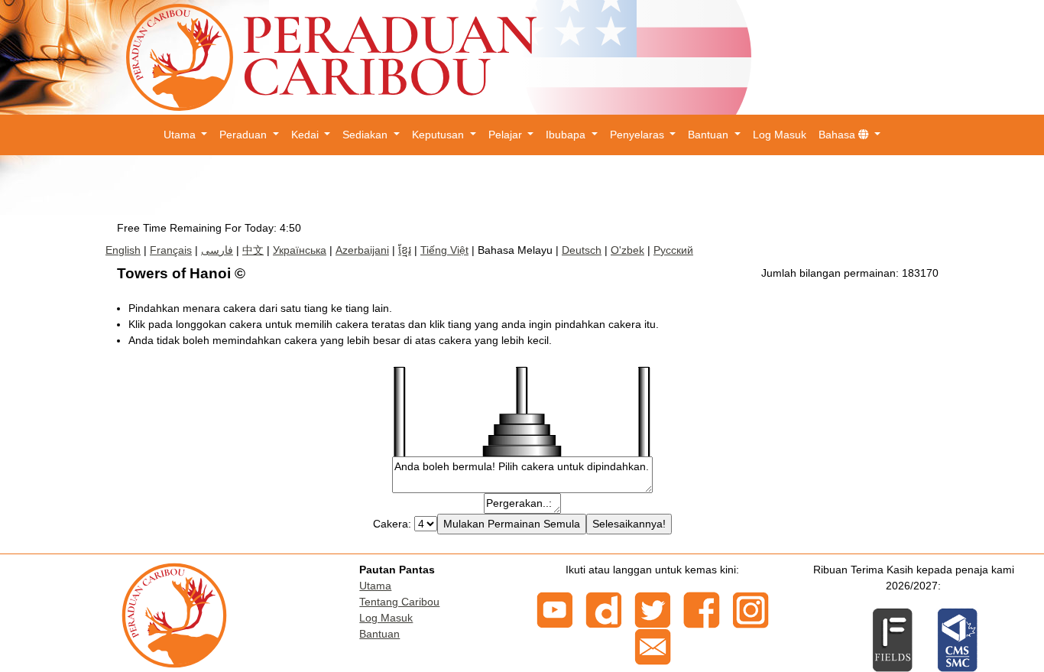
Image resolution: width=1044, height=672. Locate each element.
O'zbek (627, 250)
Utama (375, 585)
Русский (673, 250)
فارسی (217, 250)
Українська (299, 250)
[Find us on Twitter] (652, 608)
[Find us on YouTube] (555, 608)
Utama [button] (181, 134)
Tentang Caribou (399, 602)
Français (171, 250)
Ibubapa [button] (567, 134)
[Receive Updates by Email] (652, 645)
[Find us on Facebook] (701, 608)
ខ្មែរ (404, 250)
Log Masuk (779, 134)
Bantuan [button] (709, 134)
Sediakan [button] (366, 134)
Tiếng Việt (444, 250)
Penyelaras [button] (638, 134)
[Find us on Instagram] (750, 608)
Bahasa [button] (838, 134)
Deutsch (581, 250)
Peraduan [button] (244, 134)
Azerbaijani (362, 250)
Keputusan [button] (439, 134)
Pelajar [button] (506, 134)
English (123, 250)
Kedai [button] (306, 134)
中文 (253, 250)
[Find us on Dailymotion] (603, 608)
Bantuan (379, 634)
